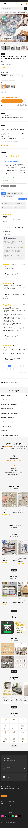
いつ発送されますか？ (6, 399)
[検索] (25, 8)
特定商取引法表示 (12, 810)
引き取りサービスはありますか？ (8, 422)
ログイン (10, 803)
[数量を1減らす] (7, 92)
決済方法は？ (4, 430)
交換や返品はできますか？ (7, 408)
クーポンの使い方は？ (6, 426)
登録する (4, 795)
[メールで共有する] (26, 105)
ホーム (2, 12)
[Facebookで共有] (18, 105)
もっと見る (14, 570)
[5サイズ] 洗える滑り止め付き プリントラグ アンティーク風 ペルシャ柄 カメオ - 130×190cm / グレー (14, 227)
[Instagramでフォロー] (2, 816)
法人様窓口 (3, 812)
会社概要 (10, 812)
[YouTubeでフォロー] (16, 816)
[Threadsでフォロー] (9, 816)
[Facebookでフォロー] (12, 816)
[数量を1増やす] (13, 92)
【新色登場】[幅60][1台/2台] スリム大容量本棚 (9, 599)
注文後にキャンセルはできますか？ (9, 404)
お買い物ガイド (4, 810)
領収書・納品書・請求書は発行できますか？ (11, 435)
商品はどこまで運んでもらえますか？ (9, 413)
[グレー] (8, 86)
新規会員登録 (11, 801)
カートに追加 (12, 100)
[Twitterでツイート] (23, 105)
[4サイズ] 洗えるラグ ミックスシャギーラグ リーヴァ (9, 510)
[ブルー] (3, 86)
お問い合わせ (11, 805)
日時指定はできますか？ (6, 395)
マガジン (2, 805)
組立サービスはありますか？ (7, 417)
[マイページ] (23, 4)
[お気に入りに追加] (25, 101)
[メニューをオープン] (2, 4)
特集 (2, 803)
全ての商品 (6, 12)
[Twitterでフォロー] (19, 816)
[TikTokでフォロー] (6, 816)
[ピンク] (13, 86)
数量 (2, 92)
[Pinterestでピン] (21, 105)
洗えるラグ (14, 12)
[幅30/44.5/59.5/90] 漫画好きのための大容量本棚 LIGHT (9, 558)
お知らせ (2, 801)
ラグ (10, 12)
